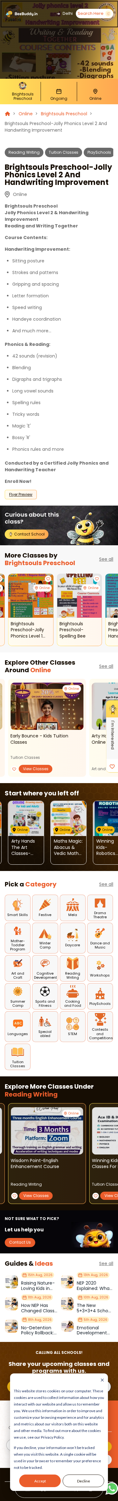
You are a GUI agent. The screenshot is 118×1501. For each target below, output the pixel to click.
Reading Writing (24, 152)
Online (26, 114)
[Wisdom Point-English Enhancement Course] (47, 1130)
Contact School (29, 534)
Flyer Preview (20, 494)
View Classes (35, 768)
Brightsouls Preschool (64, 114)
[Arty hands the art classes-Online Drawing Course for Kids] (26, 818)
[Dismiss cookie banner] (102, 1380)
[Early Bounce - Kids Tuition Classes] (46, 706)
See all (106, 559)
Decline (83, 1481)
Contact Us (20, 1242)
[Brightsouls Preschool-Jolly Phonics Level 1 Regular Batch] (30, 596)
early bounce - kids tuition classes (39, 739)
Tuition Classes (63, 152)
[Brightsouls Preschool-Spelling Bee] (79, 596)
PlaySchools (99, 152)
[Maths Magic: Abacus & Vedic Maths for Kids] (68, 818)
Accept (40, 1481)
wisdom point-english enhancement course (35, 1164)
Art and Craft (104, 768)
